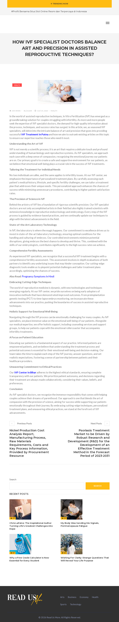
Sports (63, 604)
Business (72, 597)
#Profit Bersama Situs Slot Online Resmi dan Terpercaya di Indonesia (49, 11)
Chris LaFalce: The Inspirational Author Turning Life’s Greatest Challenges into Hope (31, 526)
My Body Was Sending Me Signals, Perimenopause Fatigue (80, 524)
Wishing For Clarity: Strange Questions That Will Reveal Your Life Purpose (85, 559)
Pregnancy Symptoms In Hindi (38, 276)
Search (12, 479)
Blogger (28, 111)
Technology (75, 604)
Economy (84, 597)
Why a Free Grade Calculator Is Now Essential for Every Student (29, 559)
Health (17, 85)
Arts (62, 597)
